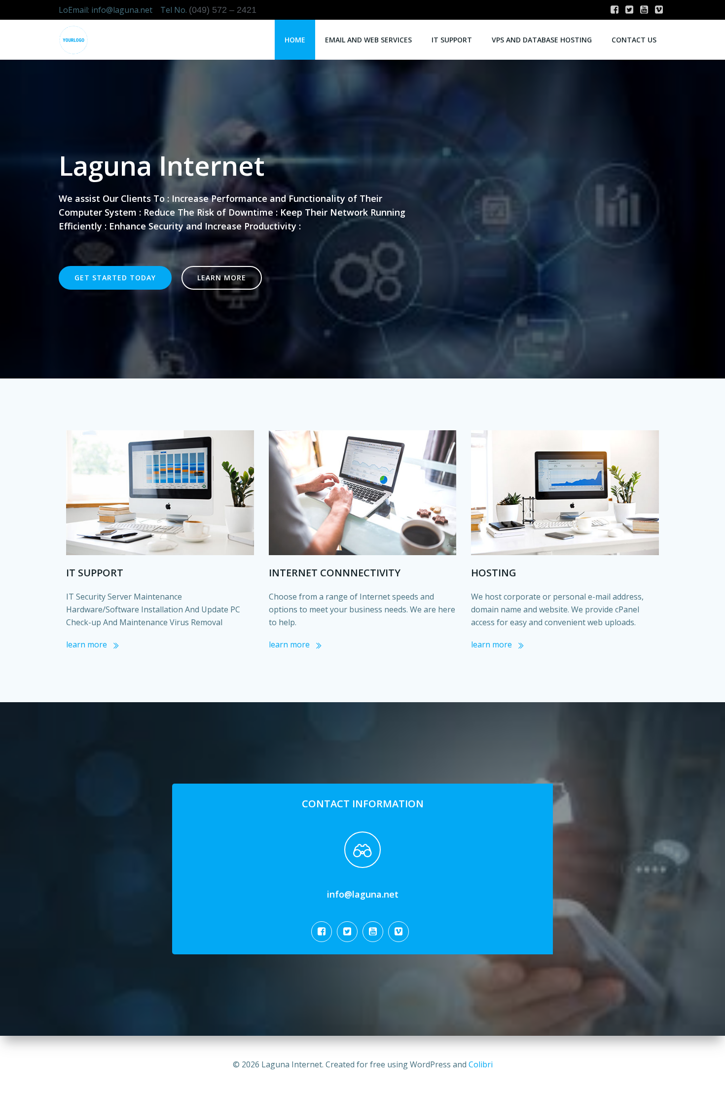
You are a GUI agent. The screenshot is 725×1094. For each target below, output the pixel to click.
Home (295, 39)
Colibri (481, 1064)
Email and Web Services (368, 39)
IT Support (452, 39)
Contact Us (634, 39)
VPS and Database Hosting (542, 39)
